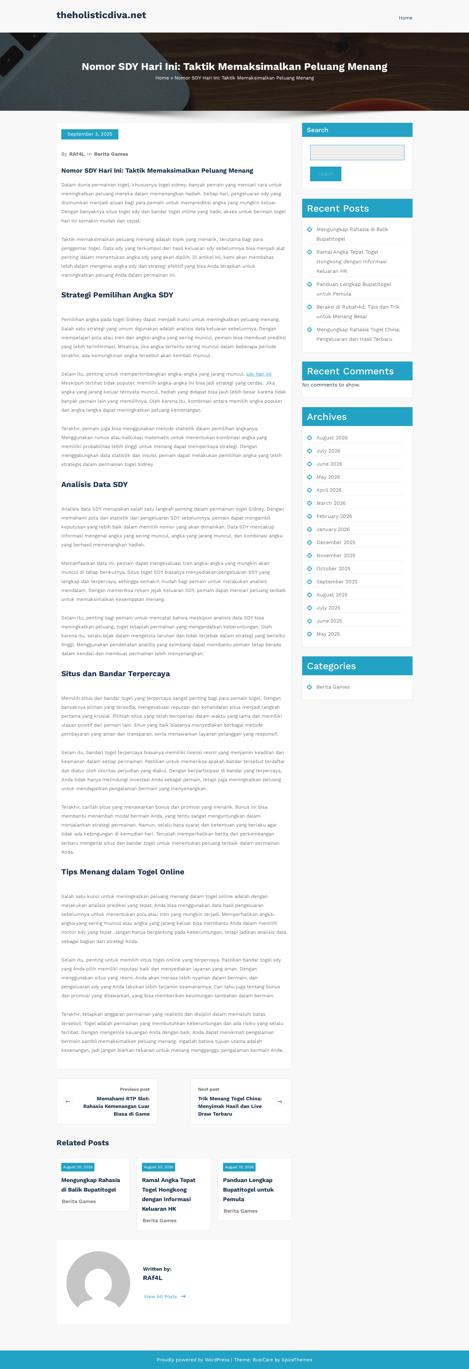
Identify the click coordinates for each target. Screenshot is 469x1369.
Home (406, 18)
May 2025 (328, 634)
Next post (208, 1089)
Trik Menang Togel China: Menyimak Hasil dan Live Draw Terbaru (230, 1106)
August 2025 (331, 595)
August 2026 (332, 438)
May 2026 (328, 477)
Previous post (135, 1089)
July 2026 (328, 451)
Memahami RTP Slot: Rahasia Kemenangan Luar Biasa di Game (116, 1106)
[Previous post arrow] (68, 1101)
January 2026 (333, 529)
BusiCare (264, 1360)
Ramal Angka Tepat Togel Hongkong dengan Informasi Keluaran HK (351, 261)
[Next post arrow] (280, 1101)
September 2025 (336, 582)
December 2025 (335, 542)
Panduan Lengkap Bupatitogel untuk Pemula (248, 1189)
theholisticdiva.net (101, 14)
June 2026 (329, 464)
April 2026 (329, 490)
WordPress (217, 1360)
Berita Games (111, 154)
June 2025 (329, 621)
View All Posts (161, 1296)
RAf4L (77, 154)
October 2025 (333, 568)
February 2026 (334, 516)
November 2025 (335, 555)
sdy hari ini (259, 374)
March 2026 (331, 503)
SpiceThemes (296, 1360)
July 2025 (328, 608)
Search (317, 130)
